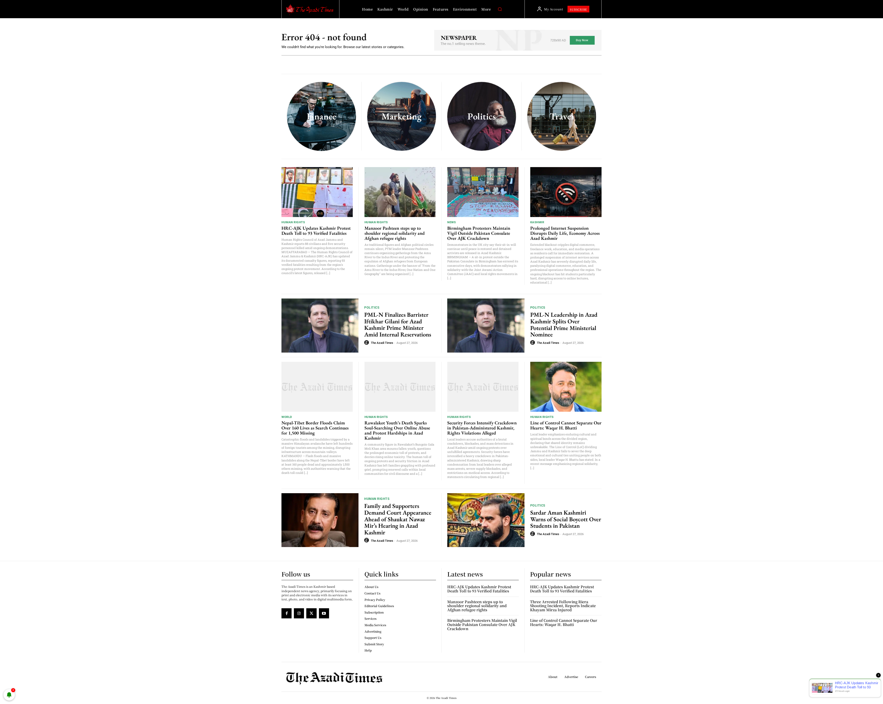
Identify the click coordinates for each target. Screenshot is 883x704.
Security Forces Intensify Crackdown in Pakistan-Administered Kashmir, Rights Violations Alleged (482, 428)
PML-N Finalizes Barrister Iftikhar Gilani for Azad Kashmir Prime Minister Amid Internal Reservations (397, 324)
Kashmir (537, 222)
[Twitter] (311, 613)
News (451, 222)
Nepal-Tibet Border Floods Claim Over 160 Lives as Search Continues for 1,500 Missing (315, 428)
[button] (499, 9)
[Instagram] (299, 613)
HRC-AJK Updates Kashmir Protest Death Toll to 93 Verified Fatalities (316, 230)
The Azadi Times (382, 343)
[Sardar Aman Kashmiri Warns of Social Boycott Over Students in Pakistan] (486, 520)
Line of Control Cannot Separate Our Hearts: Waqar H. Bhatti (566, 425)
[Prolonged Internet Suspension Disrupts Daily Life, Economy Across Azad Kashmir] (566, 192)
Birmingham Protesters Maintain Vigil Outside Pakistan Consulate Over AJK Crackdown (478, 233)
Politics (371, 307)
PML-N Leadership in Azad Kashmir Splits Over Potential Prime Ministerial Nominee (563, 324)
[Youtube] (324, 613)
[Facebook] (286, 613)
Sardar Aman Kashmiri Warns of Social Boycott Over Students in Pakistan (565, 519)
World (286, 416)
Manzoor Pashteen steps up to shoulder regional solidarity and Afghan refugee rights (394, 233)
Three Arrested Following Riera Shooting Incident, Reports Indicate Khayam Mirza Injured (563, 605)
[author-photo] (367, 342)
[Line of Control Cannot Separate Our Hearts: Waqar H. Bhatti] (566, 387)
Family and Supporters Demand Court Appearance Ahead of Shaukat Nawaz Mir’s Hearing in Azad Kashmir (397, 519)
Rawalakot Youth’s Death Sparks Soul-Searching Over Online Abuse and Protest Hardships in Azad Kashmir (397, 430)
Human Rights (293, 222)
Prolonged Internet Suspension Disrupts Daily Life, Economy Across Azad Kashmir (565, 233)
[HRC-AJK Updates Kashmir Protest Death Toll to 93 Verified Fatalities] (317, 192)
